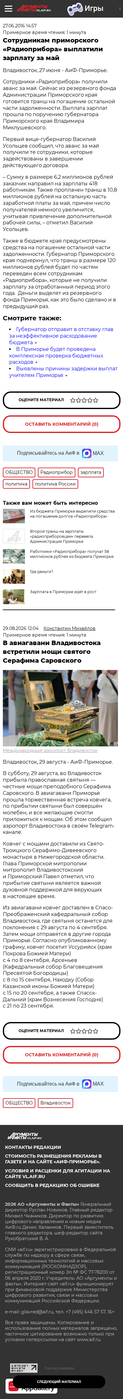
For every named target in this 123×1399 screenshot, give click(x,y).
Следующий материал (59, 1382)
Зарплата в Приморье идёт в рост (63, 591)
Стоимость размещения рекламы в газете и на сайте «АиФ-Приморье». (53, 1159)
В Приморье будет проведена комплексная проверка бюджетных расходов (56, 355)
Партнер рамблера (59, 1368)
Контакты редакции (33, 1147)
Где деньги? (41, 571)
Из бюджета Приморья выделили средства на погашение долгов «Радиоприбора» (72, 514)
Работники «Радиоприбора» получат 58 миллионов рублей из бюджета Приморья (72, 554)
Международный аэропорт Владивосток (50, 750)
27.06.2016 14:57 (20, 26)
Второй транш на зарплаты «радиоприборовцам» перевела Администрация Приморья (61, 536)
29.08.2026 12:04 (20, 628)
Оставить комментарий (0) (61, 424)
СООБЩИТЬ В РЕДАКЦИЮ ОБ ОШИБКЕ (52, 1185)
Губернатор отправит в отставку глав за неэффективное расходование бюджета (61, 336)
